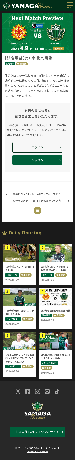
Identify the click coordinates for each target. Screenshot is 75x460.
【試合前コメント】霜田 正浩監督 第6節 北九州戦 (38, 201)
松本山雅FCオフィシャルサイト (37, 432)
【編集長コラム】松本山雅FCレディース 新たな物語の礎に (41, 194)
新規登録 (37, 160)
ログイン (37, 147)
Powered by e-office (37, 451)
